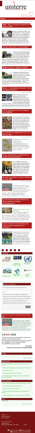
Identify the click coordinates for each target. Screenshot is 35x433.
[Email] (6, 250)
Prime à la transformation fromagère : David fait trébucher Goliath (17, 89)
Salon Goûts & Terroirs (8, 370)
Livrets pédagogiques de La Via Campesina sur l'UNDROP (16, 111)
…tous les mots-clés (26, 404)
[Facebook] (10, 250)
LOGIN (25, 424)
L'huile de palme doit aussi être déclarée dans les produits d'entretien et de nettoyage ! (15, 225)
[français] (30, 12)
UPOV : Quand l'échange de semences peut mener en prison (16, 25)
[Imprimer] (2, 250)
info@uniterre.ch (5, 423)
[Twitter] (15, 250)
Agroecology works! (18, 142)
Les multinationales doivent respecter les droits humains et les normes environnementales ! (16, 201)
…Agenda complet (26, 357)
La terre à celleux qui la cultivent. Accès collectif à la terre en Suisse (16, 364)
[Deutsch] (32, 12)
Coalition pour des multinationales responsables (21, 210)
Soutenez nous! (6, 275)
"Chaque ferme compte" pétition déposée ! (16, 47)
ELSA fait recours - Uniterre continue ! (15, 67)
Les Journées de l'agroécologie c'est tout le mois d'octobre (17, 133)
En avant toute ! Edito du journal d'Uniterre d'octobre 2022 (17, 178)
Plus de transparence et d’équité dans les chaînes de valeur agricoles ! (16, 156)
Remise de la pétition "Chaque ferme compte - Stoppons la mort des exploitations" (16, 376)
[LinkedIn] (19, 250)
